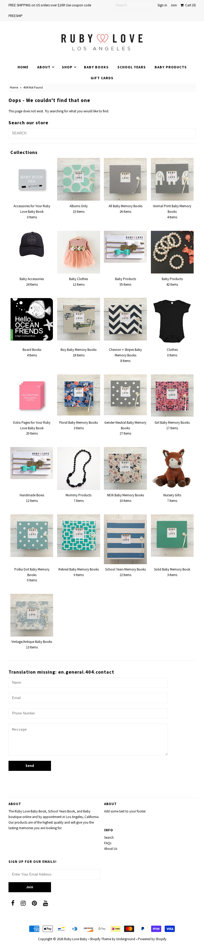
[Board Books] (31, 319)
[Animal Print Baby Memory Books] (172, 179)
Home (23, 67)
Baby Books (96, 67)
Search (109, 837)
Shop (67, 67)
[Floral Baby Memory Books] (78, 395)
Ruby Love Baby (75, 939)
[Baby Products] (125, 247)
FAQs (107, 843)
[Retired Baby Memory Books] (78, 535)
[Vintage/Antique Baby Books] (31, 615)
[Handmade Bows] (31, 463)
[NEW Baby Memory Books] (125, 468)
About (43, 67)
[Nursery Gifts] (172, 468)
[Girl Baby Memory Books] (172, 395)
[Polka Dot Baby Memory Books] (31, 535)
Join (174, 5)
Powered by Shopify (152, 939)
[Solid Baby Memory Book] (172, 535)
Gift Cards (102, 78)
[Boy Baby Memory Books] (78, 319)
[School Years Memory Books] (125, 539)
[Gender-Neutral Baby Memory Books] (125, 394)
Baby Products (171, 67)
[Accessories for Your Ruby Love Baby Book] (31, 179)
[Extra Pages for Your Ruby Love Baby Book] (31, 395)
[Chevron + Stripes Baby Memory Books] (125, 319)
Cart (190, 5)
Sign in (162, 5)
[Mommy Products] (78, 468)
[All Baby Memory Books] (125, 179)
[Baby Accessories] (31, 245)
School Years (131, 67)
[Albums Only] (78, 179)
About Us (110, 848)
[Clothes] (172, 321)
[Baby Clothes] (78, 252)
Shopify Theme (100, 939)
